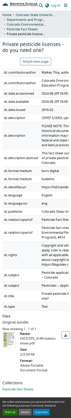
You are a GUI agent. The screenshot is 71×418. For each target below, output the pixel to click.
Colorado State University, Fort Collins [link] (35, 15)
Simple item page (36, 61)
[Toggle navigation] (66, 5)
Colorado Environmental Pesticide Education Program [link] (26, 24)
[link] (66, 335)
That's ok (10, 412)
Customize (41, 412)
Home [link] (6, 15)
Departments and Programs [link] (26, 19)
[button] (20, 5)
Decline (25, 412)
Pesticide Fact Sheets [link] (22, 29)
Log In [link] (55, 5)
